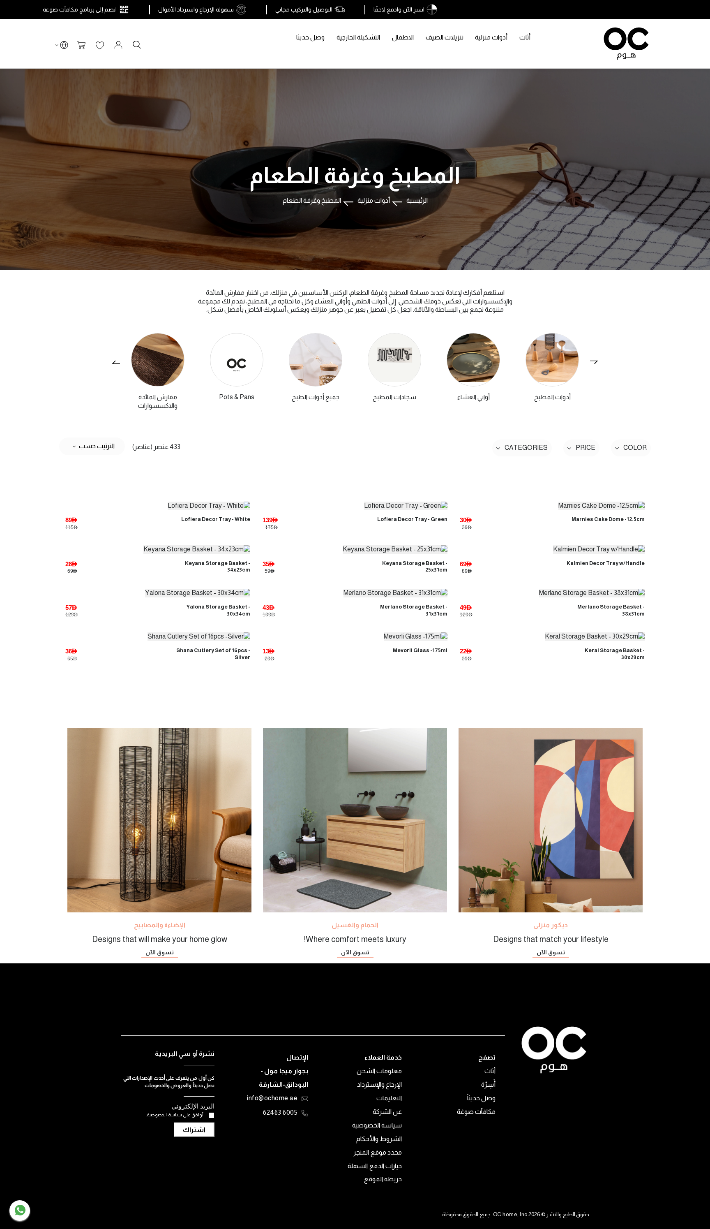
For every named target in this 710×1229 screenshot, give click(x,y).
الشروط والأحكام (379, 1138)
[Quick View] (552, 504)
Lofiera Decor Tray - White (215, 519)
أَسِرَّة (488, 1084)
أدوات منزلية (373, 200)
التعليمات (389, 1098)
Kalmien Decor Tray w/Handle (606, 563)
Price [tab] (585, 447)
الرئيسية (417, 200)
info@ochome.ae (272, 1098)
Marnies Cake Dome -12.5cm (608, 519)
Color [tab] (635, 447)
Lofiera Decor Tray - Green (412, 519)
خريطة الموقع (383, 1179)
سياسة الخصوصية (377, 1125)
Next (593, 362)
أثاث (490, 1070)
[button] (64, 46)
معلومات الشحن (379, 1070)
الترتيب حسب (97, 445)
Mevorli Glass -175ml (420, 650)
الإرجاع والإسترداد (379, 1084)
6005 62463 (280, 1113)
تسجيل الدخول (118, 45)
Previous (117, 362)
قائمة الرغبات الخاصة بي (100, 46)
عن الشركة (387, 1111)
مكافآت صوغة (476, 1111)
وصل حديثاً (481, 1098)
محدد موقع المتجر (377, 1152)
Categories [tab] (526, 447)
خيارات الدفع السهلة (375, 1165)
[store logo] (626, 43)
